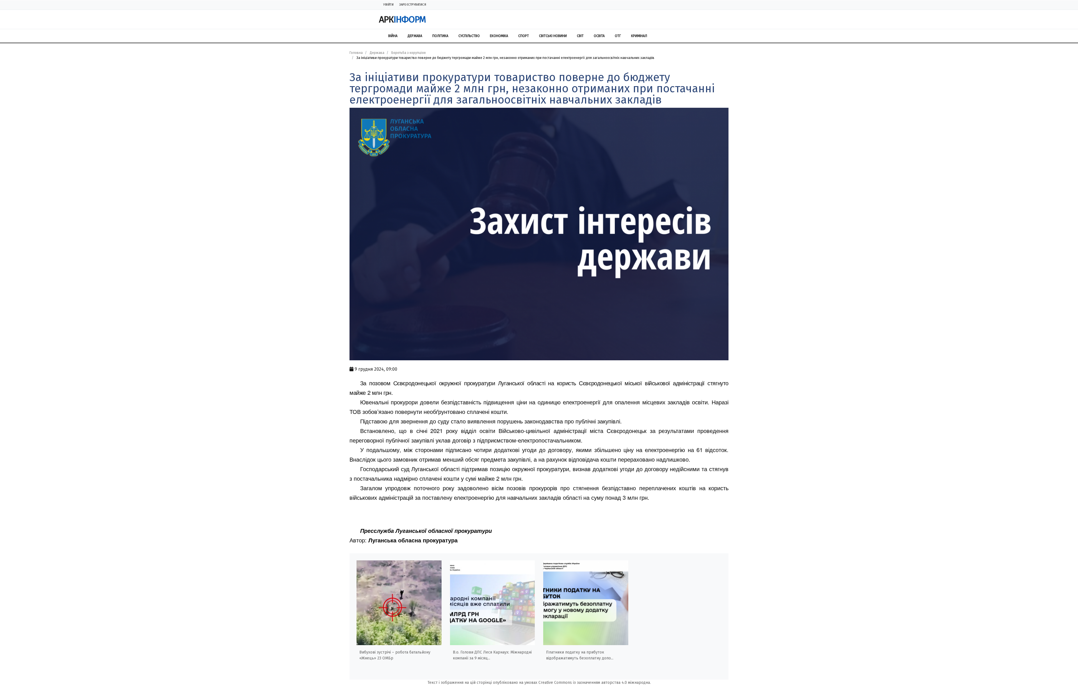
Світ (580, 36)
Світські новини (553, 36)
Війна (393, 36)
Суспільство (469, 36)
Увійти (388, 4)
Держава (415, 36)
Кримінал (639, 36)
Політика (440, 36)
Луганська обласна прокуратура (413, 540)
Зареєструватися (412, 4)
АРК (402, 19)
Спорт (523, 36)
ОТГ (618, 36)
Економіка (499, 36)
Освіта (599, 36)
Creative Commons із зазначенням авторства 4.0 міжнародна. (594, 682)
